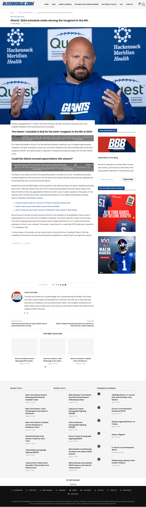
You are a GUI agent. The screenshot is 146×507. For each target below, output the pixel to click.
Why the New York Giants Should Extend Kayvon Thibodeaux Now (80, 397)
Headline (27, 243)
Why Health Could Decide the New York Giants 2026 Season (80, 451)
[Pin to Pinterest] (60, 285)
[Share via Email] (65, 285)
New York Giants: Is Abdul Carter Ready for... (81, 359)
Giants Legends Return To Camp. (123, 423)
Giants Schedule (65, 4)
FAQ (121, 4)
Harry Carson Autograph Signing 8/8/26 (80, 437)
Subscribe (128, 179)
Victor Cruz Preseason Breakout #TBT (122, 410)
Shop (54, 4)
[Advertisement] (53, 264)
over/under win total (28, 175)
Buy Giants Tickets (109, 4)
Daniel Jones (17, 137)
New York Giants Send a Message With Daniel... (24, 359)
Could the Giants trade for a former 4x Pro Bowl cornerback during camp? (43, 203)
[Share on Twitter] (58, 285)
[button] (14, 352)
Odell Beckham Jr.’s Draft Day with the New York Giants (123, 397)
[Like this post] (54, 285)
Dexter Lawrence (36, 198)
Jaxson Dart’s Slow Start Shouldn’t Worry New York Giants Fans (37, 465)
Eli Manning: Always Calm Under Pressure (123, 461)
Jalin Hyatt (70, 165)
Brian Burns (34, 195)
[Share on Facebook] (56, 285)
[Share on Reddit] (63, 285)
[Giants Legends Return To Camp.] (103, 425)
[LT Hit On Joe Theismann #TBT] (103, 450)
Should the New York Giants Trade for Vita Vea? (35, 438)
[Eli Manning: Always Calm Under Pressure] (103, 463)
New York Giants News (26, 12)
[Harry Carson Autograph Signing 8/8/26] (60, 439)
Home (46, 4)
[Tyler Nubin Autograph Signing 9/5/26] (16, 453)
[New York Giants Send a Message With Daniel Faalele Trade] (25, 347)
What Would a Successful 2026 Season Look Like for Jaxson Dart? (80, 465)
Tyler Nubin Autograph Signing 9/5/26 (35, 451)
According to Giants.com (37, 148)
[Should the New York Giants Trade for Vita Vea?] (16, 439)
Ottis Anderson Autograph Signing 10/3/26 (77, 424)
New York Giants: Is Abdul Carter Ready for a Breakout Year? (36, 424)
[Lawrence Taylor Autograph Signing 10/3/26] (60, 412)
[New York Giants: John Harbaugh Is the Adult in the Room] (53, 347)
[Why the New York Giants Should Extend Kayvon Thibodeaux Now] (60, 398)
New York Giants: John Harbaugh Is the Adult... (52, 359)
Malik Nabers (81, 165)
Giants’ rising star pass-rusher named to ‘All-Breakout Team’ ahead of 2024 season (46, 210)
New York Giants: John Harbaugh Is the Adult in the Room (36, 411)
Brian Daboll (17, 243)
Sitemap (73, 484)
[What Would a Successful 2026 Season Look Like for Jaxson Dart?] (60, 466)
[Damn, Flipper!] (103, 437)
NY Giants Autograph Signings (87, 4)
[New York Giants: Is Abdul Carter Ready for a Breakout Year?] (81, 347)
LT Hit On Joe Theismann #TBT (123, 448)
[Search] (143, 4)
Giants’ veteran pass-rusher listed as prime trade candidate (37, 206)
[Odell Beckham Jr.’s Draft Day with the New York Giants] (103, 398)
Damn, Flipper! (118, 434)
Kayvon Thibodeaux (19, 198)
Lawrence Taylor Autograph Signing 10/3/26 (77, 411)
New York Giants (64, 124)
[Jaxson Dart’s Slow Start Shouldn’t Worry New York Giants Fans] (16, 466)
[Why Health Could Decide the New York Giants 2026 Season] (60, 452)
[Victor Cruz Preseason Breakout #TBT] (103, 412)
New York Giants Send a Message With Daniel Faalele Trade (36, 397)
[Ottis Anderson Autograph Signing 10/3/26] (60, 425)
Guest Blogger (16, 23)
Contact (129, 4)
